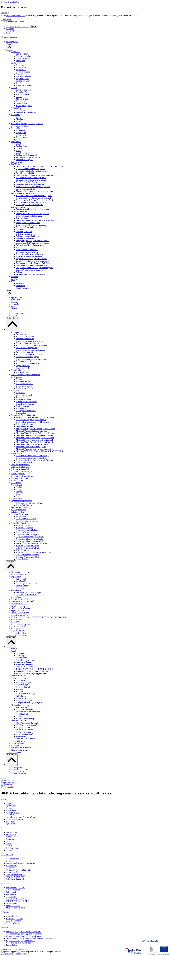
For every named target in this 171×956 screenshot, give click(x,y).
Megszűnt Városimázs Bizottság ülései (31, 447)
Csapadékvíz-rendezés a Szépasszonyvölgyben (34, 268)
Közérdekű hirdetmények (26, 718)
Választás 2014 (22, 559)
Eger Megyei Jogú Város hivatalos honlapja (23, 931)
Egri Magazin (16, 297)
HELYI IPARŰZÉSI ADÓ (22, 599)
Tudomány (15, 302)
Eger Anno (20, 61)
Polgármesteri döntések (20, 469)
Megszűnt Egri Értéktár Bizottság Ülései (32, 444)
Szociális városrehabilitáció (26, 173)
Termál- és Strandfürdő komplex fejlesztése (33, 187)
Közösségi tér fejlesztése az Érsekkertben (32, 171)
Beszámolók (21, 413)
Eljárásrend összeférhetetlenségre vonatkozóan (34, 191)
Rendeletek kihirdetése (25, 404)
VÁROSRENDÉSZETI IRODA (29, 664)
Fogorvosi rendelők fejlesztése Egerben (31, 259)
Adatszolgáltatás (17, 743)
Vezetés (14, 649)
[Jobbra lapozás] (2, 778)
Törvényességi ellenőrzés (21, 748)
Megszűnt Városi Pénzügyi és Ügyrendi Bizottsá (35, 433)
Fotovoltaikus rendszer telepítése (29, 256)
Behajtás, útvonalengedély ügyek (29, 703)
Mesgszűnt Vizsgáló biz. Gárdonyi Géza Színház (35, 429)
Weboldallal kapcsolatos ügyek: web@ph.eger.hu (25, 936)
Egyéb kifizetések (23, 366)
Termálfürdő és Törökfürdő (27, 250)
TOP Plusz (15, 164)
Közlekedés (15, 115)
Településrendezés (23, 727)
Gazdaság (15, 304)
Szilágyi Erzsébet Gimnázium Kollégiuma (32, 243)
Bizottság (19, 144)
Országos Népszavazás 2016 (27, 557)
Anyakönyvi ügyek (23, 682)
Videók (19, 121)
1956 (13, 281)
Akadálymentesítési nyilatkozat (18, 943)
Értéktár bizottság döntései (26, 155)
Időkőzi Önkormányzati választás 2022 (31, 543)
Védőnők (19, 74)
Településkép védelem (25, 730)
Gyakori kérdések (18, 631)
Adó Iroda (20, 653)
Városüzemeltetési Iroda (25, 660)
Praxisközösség (22, 218)
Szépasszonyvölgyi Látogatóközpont (30, 245)
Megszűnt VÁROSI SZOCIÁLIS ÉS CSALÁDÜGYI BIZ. (40, 451)
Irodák (13, 651)
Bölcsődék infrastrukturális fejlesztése (31, 225)
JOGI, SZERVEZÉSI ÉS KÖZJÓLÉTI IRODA (35, 669)
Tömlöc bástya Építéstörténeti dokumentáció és (34, 209)
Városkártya (16, 108)
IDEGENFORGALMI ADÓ (22, 601)
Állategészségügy (18, 110)
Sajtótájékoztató (17, 628)
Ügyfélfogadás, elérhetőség (27, 583)
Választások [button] (11, 755)
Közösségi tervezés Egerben (27, 252)
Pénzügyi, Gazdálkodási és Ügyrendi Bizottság (34, 460)
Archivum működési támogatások (29, 341)
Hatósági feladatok (23, 732)
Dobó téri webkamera (19, 126)
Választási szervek (23, 525)
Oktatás (14, 88)
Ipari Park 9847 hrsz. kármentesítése (30, 274)
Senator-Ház (21, 516)
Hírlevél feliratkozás (19, 635)
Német (18, 496)
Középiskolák (21, 92)
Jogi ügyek (20, 689)
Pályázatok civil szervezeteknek (28, 712)
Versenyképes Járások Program (23, 193)
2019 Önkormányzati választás (28, 548)
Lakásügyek (21, 696)
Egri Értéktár (16, 142)
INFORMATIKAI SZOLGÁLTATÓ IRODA (34, 671)
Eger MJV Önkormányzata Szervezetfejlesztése (35, 220)
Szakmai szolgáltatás (24, 106)
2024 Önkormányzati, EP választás (30, 537)
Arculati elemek (22, 288)
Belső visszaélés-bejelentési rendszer (25, 375)
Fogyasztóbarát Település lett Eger (14, 949)
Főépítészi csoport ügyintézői (27, 725)
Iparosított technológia (25, 352)
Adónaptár (20, 588)
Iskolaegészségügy (23, 76)
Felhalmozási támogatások (26, 348)
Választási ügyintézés (24, 528)
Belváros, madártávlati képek (27, 236)
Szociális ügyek (22, 691)
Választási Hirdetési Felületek (27, 530)
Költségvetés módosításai (26, 411)
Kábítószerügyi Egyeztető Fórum (29, 503)
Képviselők (20, 393)
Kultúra (14, 311)
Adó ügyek (20, 680)
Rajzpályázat (21, 133)
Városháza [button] (11, 638)
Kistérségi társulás (18, 474)
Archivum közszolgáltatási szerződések (31, 345)
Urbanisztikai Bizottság (25, 424)
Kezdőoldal (20, 130)
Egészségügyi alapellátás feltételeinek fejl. (32, 261)
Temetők (14, 279)
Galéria (19, 148)
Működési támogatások (25, 339)
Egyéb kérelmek (17, 610)
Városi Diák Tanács (24, 505)
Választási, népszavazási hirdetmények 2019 (33, 552)
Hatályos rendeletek (24, 399)
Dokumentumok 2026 (24, 386)
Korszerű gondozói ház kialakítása (29, 254)
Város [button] (9, 44)
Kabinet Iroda (21, 658)
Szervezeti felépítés (18, 676)
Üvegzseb (15, 332)
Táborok (14, 277)
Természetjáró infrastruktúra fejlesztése (31, 180)
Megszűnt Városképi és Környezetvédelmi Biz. (34, 449)
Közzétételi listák (23, 372)
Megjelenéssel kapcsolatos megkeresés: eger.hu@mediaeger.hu (31, 938)
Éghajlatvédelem (17, 512)
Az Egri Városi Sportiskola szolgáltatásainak (33, 198)
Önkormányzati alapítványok (22, 476)
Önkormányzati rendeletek (26, 595)
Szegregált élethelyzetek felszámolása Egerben (34, 175)
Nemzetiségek (16, 485)
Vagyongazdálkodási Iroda (26, 662)
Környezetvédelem (23, 698)
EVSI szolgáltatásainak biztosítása (29, 205)
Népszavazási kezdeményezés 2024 (30, 539)
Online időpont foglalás (20, 624)
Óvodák (19, 97)
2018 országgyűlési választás (27, 555)
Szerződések (21, 334)
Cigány (19, 487)
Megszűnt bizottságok (24, 426)
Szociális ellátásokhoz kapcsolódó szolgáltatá (34, 196)
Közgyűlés (15, 390)
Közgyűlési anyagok (24, 395)
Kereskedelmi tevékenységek (27, 357)
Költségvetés (21, 408)
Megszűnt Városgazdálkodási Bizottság (31, 431)
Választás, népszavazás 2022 (27, 546)
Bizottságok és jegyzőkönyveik (23, 415)
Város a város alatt (23, 56)
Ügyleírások (16, 597)
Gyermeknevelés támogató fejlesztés (30, 169)
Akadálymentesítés (18, 510)
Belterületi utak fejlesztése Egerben (30, 184)
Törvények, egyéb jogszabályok (28, 592)
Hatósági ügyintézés (19, 678)
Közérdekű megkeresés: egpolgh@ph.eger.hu (24, 934)
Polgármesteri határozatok (21, 467)
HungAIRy (15, 128)
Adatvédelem (16, 745)
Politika (14, 309)
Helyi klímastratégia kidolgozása (29, 216)
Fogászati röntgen (23, 81)
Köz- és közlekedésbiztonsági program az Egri (34, 200)
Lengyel (19, 492)
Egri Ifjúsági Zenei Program (22, 507)
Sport (13, 306)
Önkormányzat (17, 313)
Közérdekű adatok (18, 370)
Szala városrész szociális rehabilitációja (31, 265)
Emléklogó (20, 286)
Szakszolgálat (21, 103)
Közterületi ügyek (23, 687)
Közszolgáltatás (17, 480)
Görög (18, 489)
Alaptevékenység (18, 741)
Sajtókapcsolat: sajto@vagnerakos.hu (20, 940)
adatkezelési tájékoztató (15, 16)
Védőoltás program (23, 85)
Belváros (19, 272)
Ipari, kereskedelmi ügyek (26, 694)
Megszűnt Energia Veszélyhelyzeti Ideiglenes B (35, 440)
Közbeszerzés (16, 377)
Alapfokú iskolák (23, 94)
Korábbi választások (24, 532)
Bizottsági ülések (22, 153)
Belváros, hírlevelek (24, 232)
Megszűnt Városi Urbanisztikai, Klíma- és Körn (35, 438)
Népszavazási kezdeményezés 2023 (30, 541)
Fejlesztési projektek (19, 211)
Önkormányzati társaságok (21, 471)
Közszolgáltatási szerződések (27, 343)
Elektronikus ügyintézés (20, 572)
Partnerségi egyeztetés (24, 734)
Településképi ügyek (24, 700)
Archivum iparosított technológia (29, 354)
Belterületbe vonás (23, 736)
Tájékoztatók (16, 577)
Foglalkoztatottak (23, 406)
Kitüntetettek (16, 752)
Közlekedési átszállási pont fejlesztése (31, 178)
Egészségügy (16, 63)
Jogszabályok (16, 590)
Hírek (18, 117)
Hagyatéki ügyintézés (19, 615)
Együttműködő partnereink (21, 501)
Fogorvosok (21, 70)
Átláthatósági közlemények (21, 514)
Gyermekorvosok (23, 72)
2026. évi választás (18, 771)
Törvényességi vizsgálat (20, 750)
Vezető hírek (16, 300)
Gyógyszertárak (22, 65)
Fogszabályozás (22, 79)
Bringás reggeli (22, 137)
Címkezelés (20, 716)
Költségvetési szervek (19, 478)
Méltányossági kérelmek (20, 608)
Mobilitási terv (21, 119)
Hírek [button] (9, 290)
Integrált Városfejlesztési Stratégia (29, 270)
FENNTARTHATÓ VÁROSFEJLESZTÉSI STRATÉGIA (39, 166)
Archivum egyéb (22, 368)
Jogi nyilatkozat (12, 945)
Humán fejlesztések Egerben (27, 182)
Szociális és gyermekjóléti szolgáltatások (27, 124)
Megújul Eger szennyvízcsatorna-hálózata (32, 241)
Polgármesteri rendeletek (20, 465)
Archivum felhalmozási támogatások (30, 350)
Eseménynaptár (12, 42)
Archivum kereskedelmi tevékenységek (31, 359)
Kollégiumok (21, 101)
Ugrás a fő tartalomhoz (10, 2)
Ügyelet (19, 83)
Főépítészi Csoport (18, 721)
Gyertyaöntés (21, 135)
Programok (20, 283)
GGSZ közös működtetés (26, 519)
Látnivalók (15, 52)
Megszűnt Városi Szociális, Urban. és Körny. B (35, 442)
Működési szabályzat (24, 160)
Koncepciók (16, 483)
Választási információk (20, 523)
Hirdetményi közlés (18, 626)
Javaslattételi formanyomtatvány (28, 157)
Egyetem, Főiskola (23, 90)
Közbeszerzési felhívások (26, 388)
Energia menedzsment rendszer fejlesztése (32, 214)
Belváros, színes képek (25, 238)
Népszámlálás (16, 498)
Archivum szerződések (25, 336)
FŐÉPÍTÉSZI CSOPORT (26, 667)
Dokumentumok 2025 (24, 384)
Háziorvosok (21, 67)
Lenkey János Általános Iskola (28, 223)
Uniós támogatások (23, 361)
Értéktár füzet (21, 146)
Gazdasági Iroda (22, 655)
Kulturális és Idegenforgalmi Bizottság (31, 420)
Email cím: (5, 13)
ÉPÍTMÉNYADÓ (18, 604)
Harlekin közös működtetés (27, 521)
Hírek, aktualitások (18, 574)
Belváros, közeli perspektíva (27, 234)
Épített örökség (22, 54)
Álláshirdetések (22, 714)
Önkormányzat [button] (12, 318)
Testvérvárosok (17, 162)
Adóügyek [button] (11, 562)
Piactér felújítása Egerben (26, 189)
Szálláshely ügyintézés (20, 613)
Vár (17, 247)
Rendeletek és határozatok (26, 402)
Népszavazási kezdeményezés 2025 (30, 534)
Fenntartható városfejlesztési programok (31, 227)
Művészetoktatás (22, 99)
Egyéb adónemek (18, 606)
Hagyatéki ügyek (23, 685)
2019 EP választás (23, 550)
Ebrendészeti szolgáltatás (26, 112)
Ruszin (19, 494)
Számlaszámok (22, 586)
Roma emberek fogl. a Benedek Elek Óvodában (35, 263)
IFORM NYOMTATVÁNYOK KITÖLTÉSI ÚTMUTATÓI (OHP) (38, 617)
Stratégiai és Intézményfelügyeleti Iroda (31, 673)
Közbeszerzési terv (23, 381)
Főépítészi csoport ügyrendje (27, 723)
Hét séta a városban (23, 58)
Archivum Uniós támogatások (28, 363)
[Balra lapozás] (5, 778)
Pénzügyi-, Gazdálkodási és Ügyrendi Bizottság (35, 417)
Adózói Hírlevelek (18, 633)
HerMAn (19, 229)
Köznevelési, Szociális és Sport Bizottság (32, 422)
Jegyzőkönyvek (22, 397)
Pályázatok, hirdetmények (21, 707)
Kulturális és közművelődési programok (31, 202)
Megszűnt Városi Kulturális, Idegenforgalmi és (34, 435)
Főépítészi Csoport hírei (25, 739)
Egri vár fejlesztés (18, 207)
